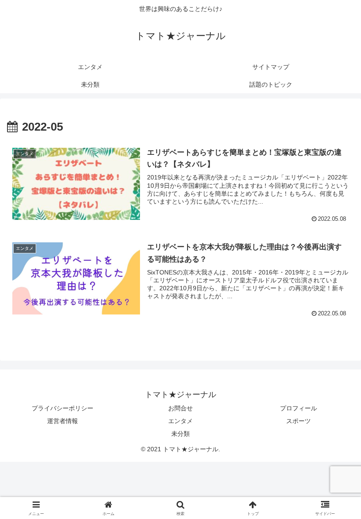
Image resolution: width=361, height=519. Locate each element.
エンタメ (180, 420)
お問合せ (180, 408)
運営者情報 (62, 420)
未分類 (180, 433)
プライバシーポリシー (62, 408)
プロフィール (298, 408)
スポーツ (298, 420)
